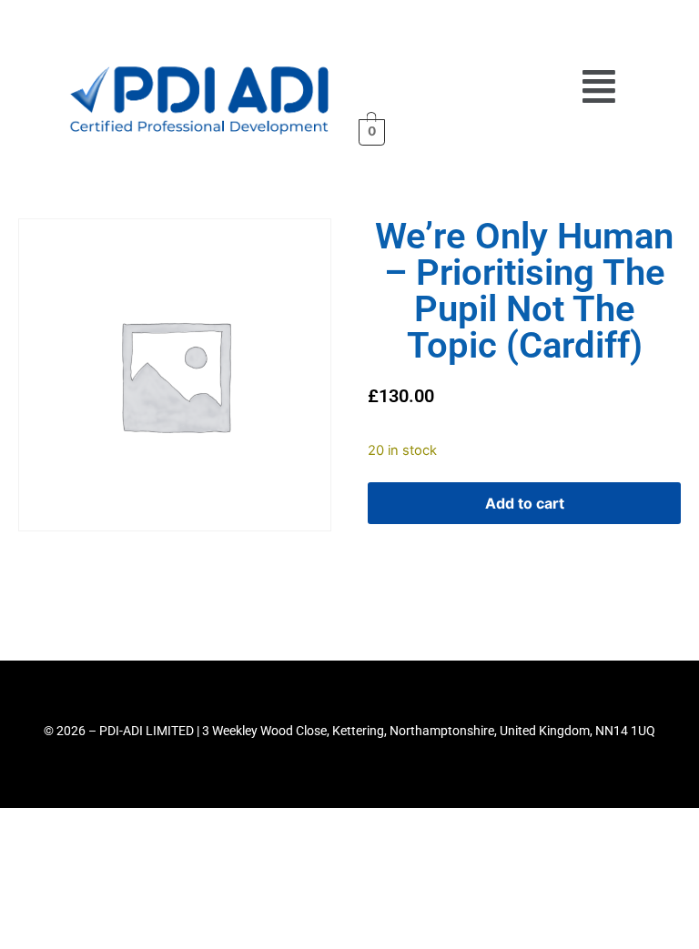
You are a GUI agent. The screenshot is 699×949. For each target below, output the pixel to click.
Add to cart (524, 503)
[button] (599, 87)
